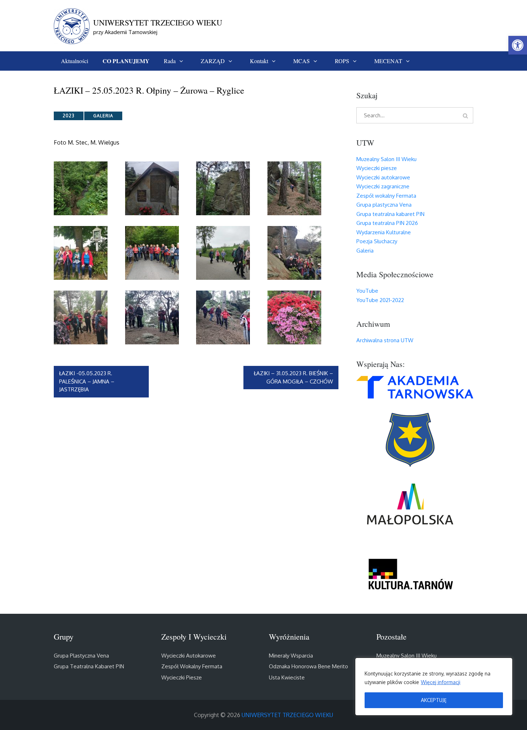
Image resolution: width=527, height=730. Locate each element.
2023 (69, 115)
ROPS (342, 61)
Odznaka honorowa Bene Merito (308, 666)
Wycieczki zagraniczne (382, 186)
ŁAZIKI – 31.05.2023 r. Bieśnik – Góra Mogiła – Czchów (293, 377)
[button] (517, 45)
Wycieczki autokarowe (383, 177)
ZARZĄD (213, 61)
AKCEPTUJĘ (434, 700)
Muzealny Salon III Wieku (386, 159)
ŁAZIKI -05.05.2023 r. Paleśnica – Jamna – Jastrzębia (87, 381)
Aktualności (74, 61)
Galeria (103, 115)
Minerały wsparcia (291, 655)
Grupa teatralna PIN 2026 (387, 223)
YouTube (367, 290)
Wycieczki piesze (376, 168)
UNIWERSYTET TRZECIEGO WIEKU (157, 22)
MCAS (301, 61)
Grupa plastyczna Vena (384, 204)
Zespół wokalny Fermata (386, 195)
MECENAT (388, 61)
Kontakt (259, 61)
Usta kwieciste (287, 677)
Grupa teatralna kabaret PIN (390, 214)
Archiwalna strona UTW (384, 340)
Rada (170, 61)
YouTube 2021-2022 (380, 300)
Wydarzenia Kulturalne (383, 232)
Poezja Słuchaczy (376, 241)
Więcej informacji (440, 682)
